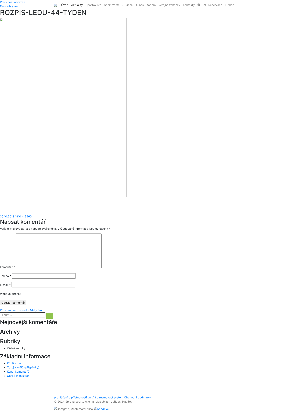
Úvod (65, 5)
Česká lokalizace (18, 375)
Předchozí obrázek (12, 2)
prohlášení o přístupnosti (70, 397)
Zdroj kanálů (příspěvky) (23, 367)
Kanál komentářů (18, 371)
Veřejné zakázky (169, 5)
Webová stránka (10, 293)
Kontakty (189, 5)
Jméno (5, 276)
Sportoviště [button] (112, 5)
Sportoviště (93, 5)
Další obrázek (9, 6)
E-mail (5, 285)
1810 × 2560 (23, 216)
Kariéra (151, 5)
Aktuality (77, 5)
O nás (140, 5)
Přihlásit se (14, 363)
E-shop (229, 5)
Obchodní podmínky (137, 397)
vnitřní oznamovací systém (105, 397)
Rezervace (215, 5)
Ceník (129, 5)
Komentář (7, 267)
